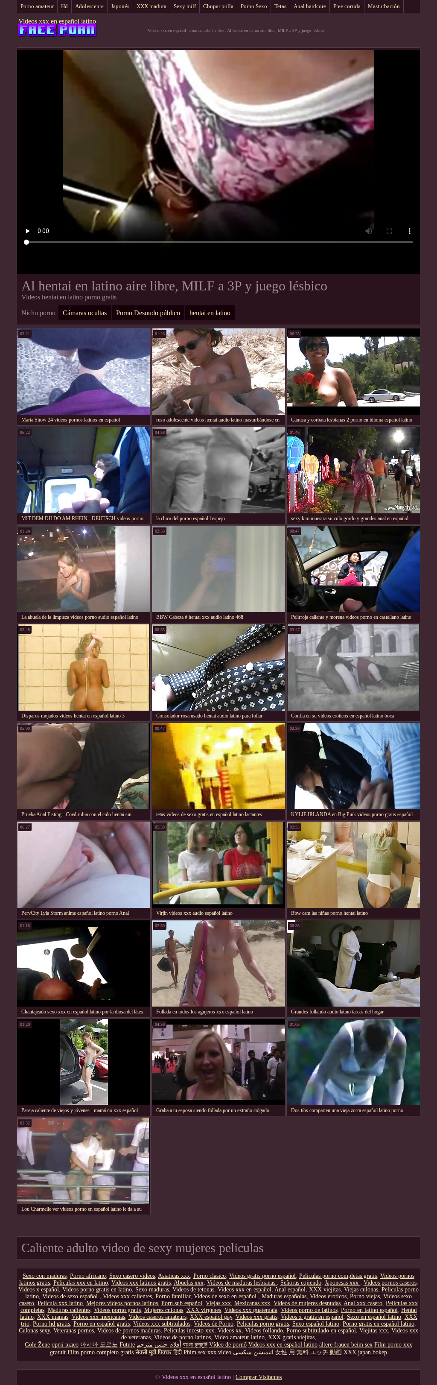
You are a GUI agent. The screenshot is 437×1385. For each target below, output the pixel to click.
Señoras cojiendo (300, 1283)
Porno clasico (209, 1276)
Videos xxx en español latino (57, 21)
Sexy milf (185, 6)
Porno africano (88, 1276)
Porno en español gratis (101, 1324)
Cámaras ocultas (85, 312)
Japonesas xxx (342, 1283)
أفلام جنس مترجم (159, 1344)
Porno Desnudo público (148, 312)
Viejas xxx (218, 1303)
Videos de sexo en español (226, 1296)
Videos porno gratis (117, 1310)
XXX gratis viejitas (291, 1337)
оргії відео (65, 1344)
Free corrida (347, 6)
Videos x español (38, 1289)
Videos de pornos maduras (128, 1330)
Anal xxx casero (363, 1303)
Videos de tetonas (193, 1289)
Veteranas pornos (73, 1330)
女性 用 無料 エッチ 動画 (308, 1352)
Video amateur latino (239, 1337)
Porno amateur (37, 6)
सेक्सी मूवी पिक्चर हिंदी (158, 1352)
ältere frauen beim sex (346, 1344)
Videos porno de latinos (309, 1310)
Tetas (280, 6)
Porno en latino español (369, 1310)
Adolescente (89, 6)
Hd (64, 6)
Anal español (290, 1289)
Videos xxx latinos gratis (141, 1283)
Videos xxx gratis (256, 1317)
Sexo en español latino (374, 1317)
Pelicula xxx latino (60, 1303)
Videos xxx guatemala (250, 1310)
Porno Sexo (254, 6)
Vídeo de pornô (228, 1344)
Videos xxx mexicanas (98, 1317)
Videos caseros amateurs (157, 1317)
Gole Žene (37, 1344)
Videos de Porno (213, 1324)
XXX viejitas (325, 1289)
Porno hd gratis (51, 1324)
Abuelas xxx (189, 1283)
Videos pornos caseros (390, 1283)
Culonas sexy (34, 1330)
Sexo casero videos (132, 1276)
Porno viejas (365, 1296)
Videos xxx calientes (127, 1296)
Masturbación (384, 6)
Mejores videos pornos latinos (122, 1303)
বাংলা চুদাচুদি (195, 1344)
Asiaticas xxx (174, 1276)
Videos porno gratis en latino (97, 1289)
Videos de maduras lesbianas (242, 1283)
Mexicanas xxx (252, 1303)
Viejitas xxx (373, 1330)
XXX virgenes (203, 1310)
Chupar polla (218, 6)
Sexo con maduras (45, 1276)
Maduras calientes (69, 1310)
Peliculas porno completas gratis (338, 1276)
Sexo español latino (315, 1324)
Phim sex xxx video (207, 1352)
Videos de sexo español (70, 1296)
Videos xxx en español (244, 1289)
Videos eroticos (328, 1296)
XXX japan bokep (365, 1352)
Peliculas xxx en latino (80, 1283)
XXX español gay (211, 1317)
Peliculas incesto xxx (189, 1330)
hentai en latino (209, 312)
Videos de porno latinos (182, 1337)
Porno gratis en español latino (378, 1324)
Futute (127, 1344)
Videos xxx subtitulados (161, 1324)
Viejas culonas (361, 1289)
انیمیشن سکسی (253, 1352)
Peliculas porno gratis (263, 1324)
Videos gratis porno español (262, 1276)
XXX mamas (52, 1317)
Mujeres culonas (163, 1310)
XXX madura (151, 6)
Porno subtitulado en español (321, 1330)
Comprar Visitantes (259, 1377)
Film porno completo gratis (100, 1352)
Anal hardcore (310, 6)
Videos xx (230, 1330)
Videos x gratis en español (312, 1317)
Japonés (120, 6)
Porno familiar (172, 1296)
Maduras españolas (284, 1296)
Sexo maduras (152, 1289)
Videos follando (264, 1330)
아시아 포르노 (99, 1344)
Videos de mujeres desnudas (307, 1303)
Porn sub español (181, 1303)
